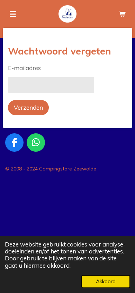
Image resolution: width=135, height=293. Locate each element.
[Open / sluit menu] (12, 14)
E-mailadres (24, 68)
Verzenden (28, 107)
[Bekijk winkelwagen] (122, 14)
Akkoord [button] (106, 281)
